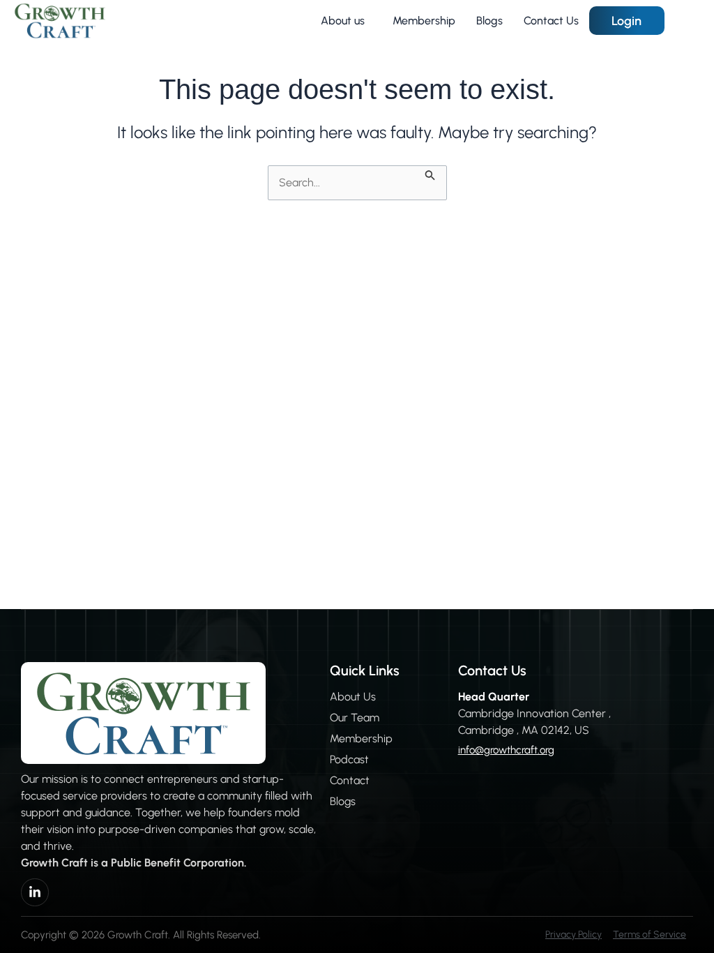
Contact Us (551, 20)
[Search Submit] (430, 173)
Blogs (489, 20)
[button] (346, 21)
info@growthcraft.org (506, 750)
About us (343, 20)
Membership (424, 20)
